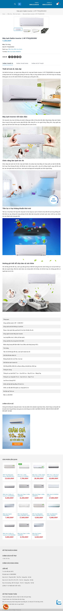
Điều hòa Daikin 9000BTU (14, 51)
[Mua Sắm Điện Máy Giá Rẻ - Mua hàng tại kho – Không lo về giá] (6, 4)
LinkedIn (15, 57)
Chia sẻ (4, 57)
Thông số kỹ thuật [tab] (37, 63)
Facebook (9, 57)
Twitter (12, 57)
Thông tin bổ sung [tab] (22, 63)
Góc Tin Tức (7, 558)
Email (20, 57)
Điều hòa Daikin (18, 49)
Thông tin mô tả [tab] (7, 63)
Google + (17, 57)
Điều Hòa (10, 49)
